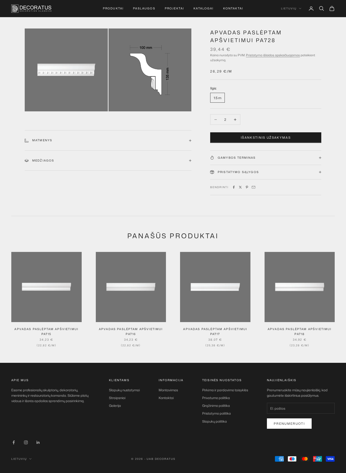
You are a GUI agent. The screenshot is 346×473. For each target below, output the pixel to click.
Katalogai (203, 8)
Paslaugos (144, 8)
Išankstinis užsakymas (266, 137)
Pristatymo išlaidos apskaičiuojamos (273, 55)
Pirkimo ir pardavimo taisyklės (225, 390)
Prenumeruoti (289, 423)
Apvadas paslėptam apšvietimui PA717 (215, 331)
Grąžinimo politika (216, 405)
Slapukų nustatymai (124, 390)
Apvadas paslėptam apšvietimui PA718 (300, 331)
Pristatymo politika (216, 413)
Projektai (174, 8)
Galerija (115, 405)
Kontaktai (233, 8)
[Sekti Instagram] (26, 442)
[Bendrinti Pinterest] (247, 187)
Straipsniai (117, 398)
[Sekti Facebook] (13, 442)
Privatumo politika (216, 398)
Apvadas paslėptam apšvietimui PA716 (131, 331)
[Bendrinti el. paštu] (253, 187)
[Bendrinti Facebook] (234, 187)
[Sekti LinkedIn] (38, 442)
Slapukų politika (214, 421)
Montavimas (168, 390)
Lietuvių (289, 8)
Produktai (113, 8)
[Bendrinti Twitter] (240, 187)
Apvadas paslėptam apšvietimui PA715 (46, 331)
